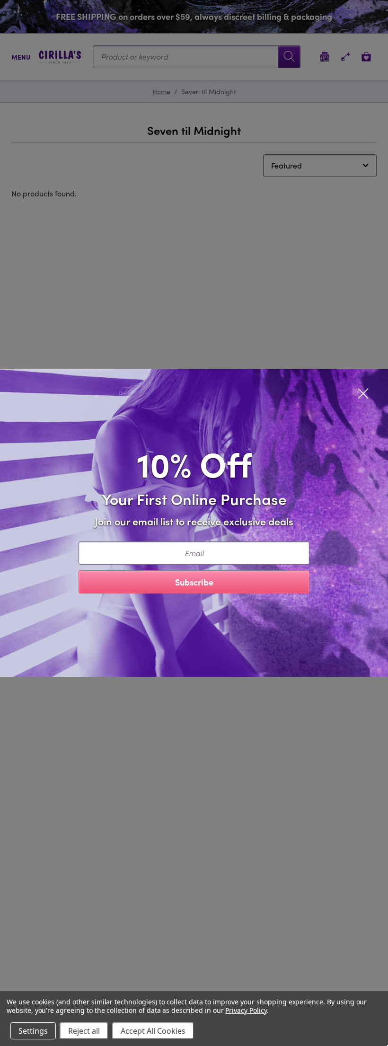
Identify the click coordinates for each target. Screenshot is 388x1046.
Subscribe (194, 582)
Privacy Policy (245, 1010)
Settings (33, 1031)
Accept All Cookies (153, 1031)
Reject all (84, 1031)
